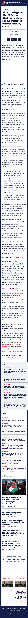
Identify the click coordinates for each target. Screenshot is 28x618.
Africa (4, 458)
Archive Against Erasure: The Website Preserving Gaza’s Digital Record (15, 379)
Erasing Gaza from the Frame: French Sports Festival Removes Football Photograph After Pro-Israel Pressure (13, 454)
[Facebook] (8, 39)
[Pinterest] (15, 39)
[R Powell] (10, 31)
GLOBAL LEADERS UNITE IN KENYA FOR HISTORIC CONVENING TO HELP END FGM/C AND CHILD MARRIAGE (12, 462)
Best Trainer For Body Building (7, 589)
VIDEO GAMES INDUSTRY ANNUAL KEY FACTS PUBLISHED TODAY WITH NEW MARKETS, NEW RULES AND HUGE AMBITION (15, 397)
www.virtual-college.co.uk (11, 358)
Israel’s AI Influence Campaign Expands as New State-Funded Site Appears (15, 387)
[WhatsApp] (19, 39)
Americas (7, 367)
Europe (4, 7)
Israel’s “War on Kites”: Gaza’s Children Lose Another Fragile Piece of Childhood (15, 371)
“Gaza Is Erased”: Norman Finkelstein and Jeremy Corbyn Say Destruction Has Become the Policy (14, 470)
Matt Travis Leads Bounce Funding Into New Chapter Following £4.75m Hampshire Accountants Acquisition (15, 405)
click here (21, 257)
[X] (12, 39)
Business (7, 392)
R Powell (16, 31)
